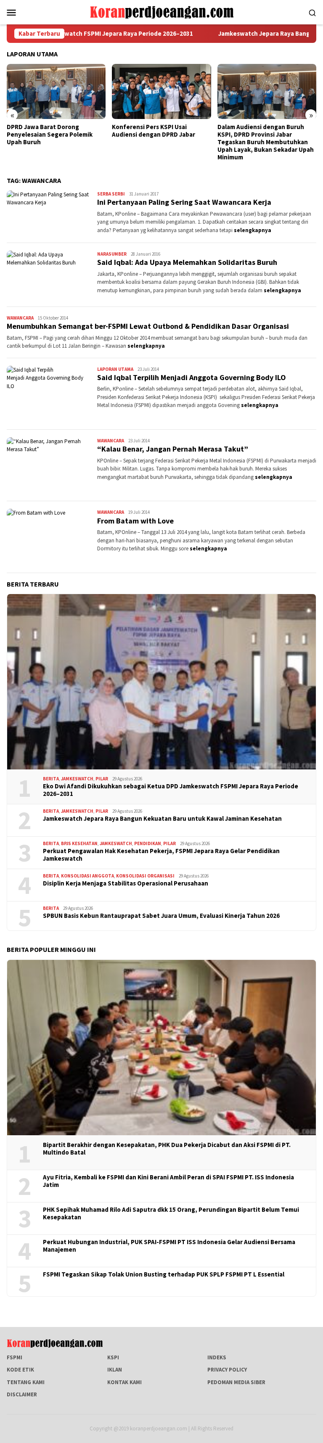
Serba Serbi (111, 194)
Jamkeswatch (77, 779)
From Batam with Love (135, 521)
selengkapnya (252, 230)
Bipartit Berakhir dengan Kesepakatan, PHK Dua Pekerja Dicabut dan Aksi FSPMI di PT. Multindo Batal (167, 1148)
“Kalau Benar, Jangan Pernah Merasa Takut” (172, 449)
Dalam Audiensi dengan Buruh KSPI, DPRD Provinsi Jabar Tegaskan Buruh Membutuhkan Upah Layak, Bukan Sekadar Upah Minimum (265, 142)
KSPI (113, 1357)
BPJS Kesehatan (79, 843)
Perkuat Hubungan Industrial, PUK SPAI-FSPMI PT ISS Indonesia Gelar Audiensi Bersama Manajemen (169, 1245)
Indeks (216, 1357)
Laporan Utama (115, 369)
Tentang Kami (26, 1382)
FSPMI (14, 1357)
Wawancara (20, 318)
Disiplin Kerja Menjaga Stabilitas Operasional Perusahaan (125, 883)
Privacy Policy (227, 1369)
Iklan (114, 1369)
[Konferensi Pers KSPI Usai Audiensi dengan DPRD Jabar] (161, 91)
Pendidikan (147, 843)
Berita (51, 779)
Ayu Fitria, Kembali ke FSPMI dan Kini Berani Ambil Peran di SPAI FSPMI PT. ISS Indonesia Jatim (168, 1181)
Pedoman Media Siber (236, 1382)
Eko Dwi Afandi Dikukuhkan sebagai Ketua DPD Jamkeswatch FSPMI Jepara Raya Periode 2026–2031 (170, 790)
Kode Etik (20, 1369)
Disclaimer (22, 1394)
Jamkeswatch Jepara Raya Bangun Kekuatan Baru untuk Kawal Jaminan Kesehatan (162, 818)
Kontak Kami (124, 1382)
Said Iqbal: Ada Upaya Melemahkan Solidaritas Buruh (187, 262)
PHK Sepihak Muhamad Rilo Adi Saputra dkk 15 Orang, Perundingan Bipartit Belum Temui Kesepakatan (171, 1213)
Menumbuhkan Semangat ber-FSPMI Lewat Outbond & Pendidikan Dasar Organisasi (148, 326)
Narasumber (112, 254)
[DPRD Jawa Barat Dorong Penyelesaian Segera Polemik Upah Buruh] (56, 91)
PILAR (101, 779)
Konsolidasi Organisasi (145, 876)
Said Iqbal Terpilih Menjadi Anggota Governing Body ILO (191, 377)
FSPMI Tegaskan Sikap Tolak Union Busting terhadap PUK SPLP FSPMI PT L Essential (163, 1274)
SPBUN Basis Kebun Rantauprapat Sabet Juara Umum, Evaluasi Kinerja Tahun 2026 (161, 916)
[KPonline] (161, 11)
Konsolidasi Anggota (87, 876)
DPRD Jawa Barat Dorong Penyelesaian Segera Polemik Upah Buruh (50, 134)
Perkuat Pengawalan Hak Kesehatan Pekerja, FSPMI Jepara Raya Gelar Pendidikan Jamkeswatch (161, 854)
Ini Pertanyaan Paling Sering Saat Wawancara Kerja (184, 202)
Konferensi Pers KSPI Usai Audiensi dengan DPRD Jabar (153, 130)
